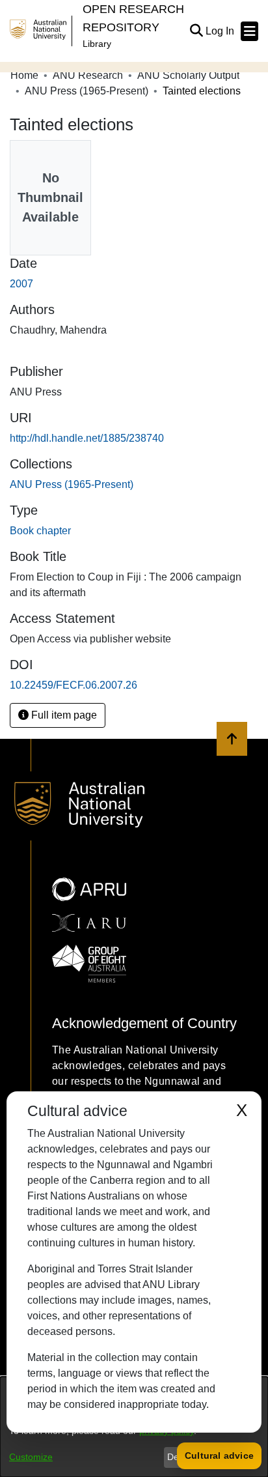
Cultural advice (219, 1455)
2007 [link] (21, 283)
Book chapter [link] (40, 530)
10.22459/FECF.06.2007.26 (73, 685)
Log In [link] (220, 30)
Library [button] (97, 43)
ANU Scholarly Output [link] (188, 75)
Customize (31, 1457)
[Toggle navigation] (249, 31)
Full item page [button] (63, 715)
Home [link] (24, 75)
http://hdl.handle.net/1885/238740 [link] (87, 438)
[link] (71, 484)
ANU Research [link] (88, 75)
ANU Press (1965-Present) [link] (86, 90)
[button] (196, 31)
